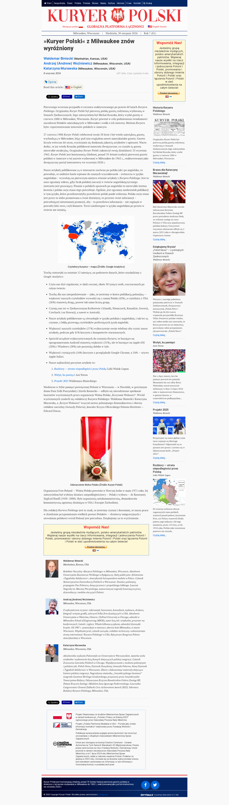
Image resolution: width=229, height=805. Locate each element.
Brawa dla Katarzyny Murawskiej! (165, 171)
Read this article (63, 86)
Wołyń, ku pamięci (164, 342)
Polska (78, 3)
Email (67, 96)
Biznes (95, 3)
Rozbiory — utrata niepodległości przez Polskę (165, 468)
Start (49, 3)
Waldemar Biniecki (58, 58)
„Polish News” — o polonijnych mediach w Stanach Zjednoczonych (168, 253)
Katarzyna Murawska (60, 68)
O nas (128, 3)
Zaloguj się (103, 794)
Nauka (103, 3)
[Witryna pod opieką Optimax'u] (147, 794)
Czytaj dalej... (160, 162)
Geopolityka (59, 3)
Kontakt (137, 3)
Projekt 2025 (160, 409)
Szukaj (148, 3)
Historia (120, 3)
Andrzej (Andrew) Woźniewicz (68, 63)
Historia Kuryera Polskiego (163, 109)
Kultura (111, 3)
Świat (69, 3)
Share (80, 96)
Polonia (86, 3)
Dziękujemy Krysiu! (164, 246)
